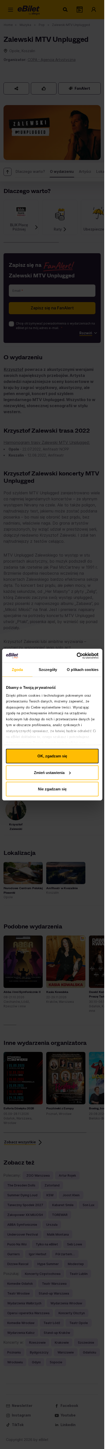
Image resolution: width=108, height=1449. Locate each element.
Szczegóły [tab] (48, 669)
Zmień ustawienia (49, 772)
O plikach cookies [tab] (82, 669)
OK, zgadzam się (52, 756)
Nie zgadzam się (52, 789)
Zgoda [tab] (17, 669)
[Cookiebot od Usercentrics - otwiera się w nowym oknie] (76, 655)
